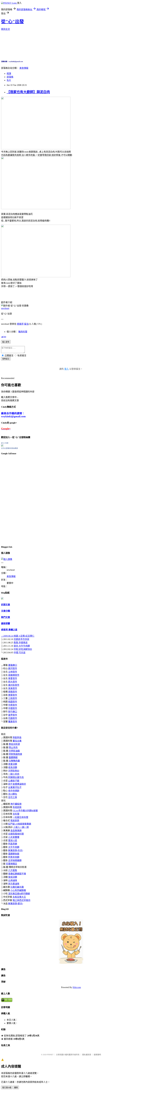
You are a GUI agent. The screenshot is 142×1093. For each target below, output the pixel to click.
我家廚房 (14, 820)
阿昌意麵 (12, 844)
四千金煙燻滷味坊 (17, 784)
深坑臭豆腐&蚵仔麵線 (19, 893)
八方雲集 (12, 870)
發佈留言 (5, 359)
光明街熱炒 (13, 771)
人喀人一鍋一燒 (21, 827)
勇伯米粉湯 (14, 744)
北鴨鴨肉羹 (14, 761)
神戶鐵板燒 (15, 804)
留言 (26, 324)
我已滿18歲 (6, 1087)
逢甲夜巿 (12, 715)
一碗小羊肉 (13, 774)
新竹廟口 (12, 711)
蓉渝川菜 (12, 840)
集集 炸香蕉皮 (21, 642)
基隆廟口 (12, 665)
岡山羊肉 (13, 747)
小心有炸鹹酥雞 (18, 890)
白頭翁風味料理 (16, 834)
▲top (3, 336)
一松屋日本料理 (20, 817)
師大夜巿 (12, 682)
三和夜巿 (12, 698)
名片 (9, 80)
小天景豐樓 (13, 837)
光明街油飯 (14, 751)
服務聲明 (97, 1055)
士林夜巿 (12, 672)
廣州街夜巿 (13, 685)
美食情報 (23, 68)
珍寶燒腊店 (11, 864)
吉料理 (16, 814)
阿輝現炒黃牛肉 (16, 777)
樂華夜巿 (12, 695)
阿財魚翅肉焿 (15, 754)
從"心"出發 (12, 21)
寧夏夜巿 (12, 678)
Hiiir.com (77, 987)
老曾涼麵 (12, 764)
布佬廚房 (17, 807)
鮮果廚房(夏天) (15, 903)
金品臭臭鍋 (15, 830)
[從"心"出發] (2, 445)
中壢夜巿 (12, 708)
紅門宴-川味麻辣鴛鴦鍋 (19, 824)
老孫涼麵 (12, 767)
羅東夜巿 (12, 721)
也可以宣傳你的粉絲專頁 (9, 448)
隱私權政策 (86, 1055)
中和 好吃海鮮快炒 (23, 649)
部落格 (10, 77)
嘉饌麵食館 (13, 854)
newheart (5, 308)
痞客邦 (20, 324)
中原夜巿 (12, 705)
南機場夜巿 (13, 675)
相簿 (9, 73)
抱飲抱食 (17, 737)
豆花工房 (12, 797)
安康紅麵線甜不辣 (17, 874)
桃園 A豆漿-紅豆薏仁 (24, 636)
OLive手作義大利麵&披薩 (25, 810)
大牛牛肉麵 (13, 847)
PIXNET (50, 1055)
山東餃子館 (13, 781)
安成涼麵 (12, 877)
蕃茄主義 (17, 741)
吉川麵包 (12, 794)
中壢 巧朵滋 (19, 652)
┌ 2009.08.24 (7, 636)
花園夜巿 (12, 718)
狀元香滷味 (13, 883)
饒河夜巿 (12, 668)
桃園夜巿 (12, 701)
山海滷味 (12, 880)
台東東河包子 (14, 787)
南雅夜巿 (12, 692)
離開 (16, 1087)
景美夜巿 (12, 688)
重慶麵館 (13, 757)
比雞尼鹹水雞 (17, 887)
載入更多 (5, 342)
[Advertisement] (9, 499)
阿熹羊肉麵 (13, 857)
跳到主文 (5, 29)
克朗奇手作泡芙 (21, 639)
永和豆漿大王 (19, 897)
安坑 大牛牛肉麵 (22, 646)
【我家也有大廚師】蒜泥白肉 (28, 92)
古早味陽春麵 (14, 860)
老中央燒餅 (13, 790)
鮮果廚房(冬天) (15, 850)
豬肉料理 (22, 332)
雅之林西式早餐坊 (21, 900)
